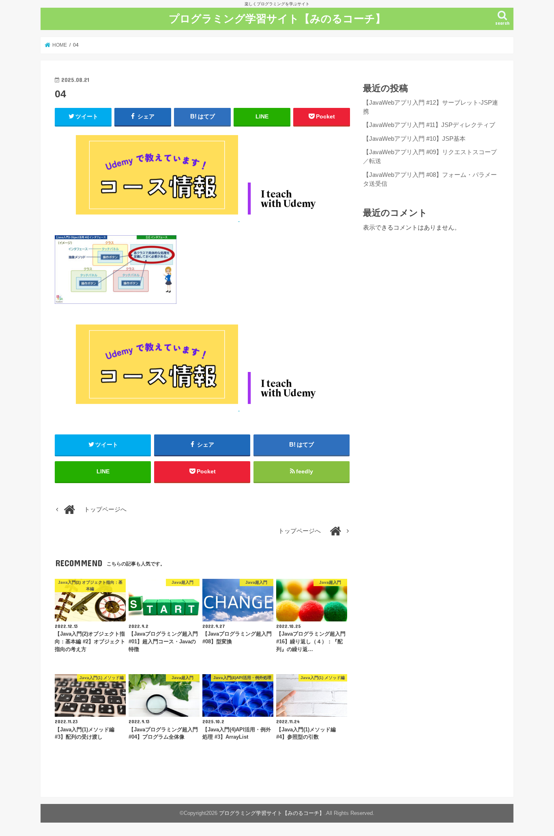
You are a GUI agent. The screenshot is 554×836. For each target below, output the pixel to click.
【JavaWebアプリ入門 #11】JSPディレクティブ (429, 125)
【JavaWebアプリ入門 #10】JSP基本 (414, 138)
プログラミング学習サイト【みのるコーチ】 (277, 18)
